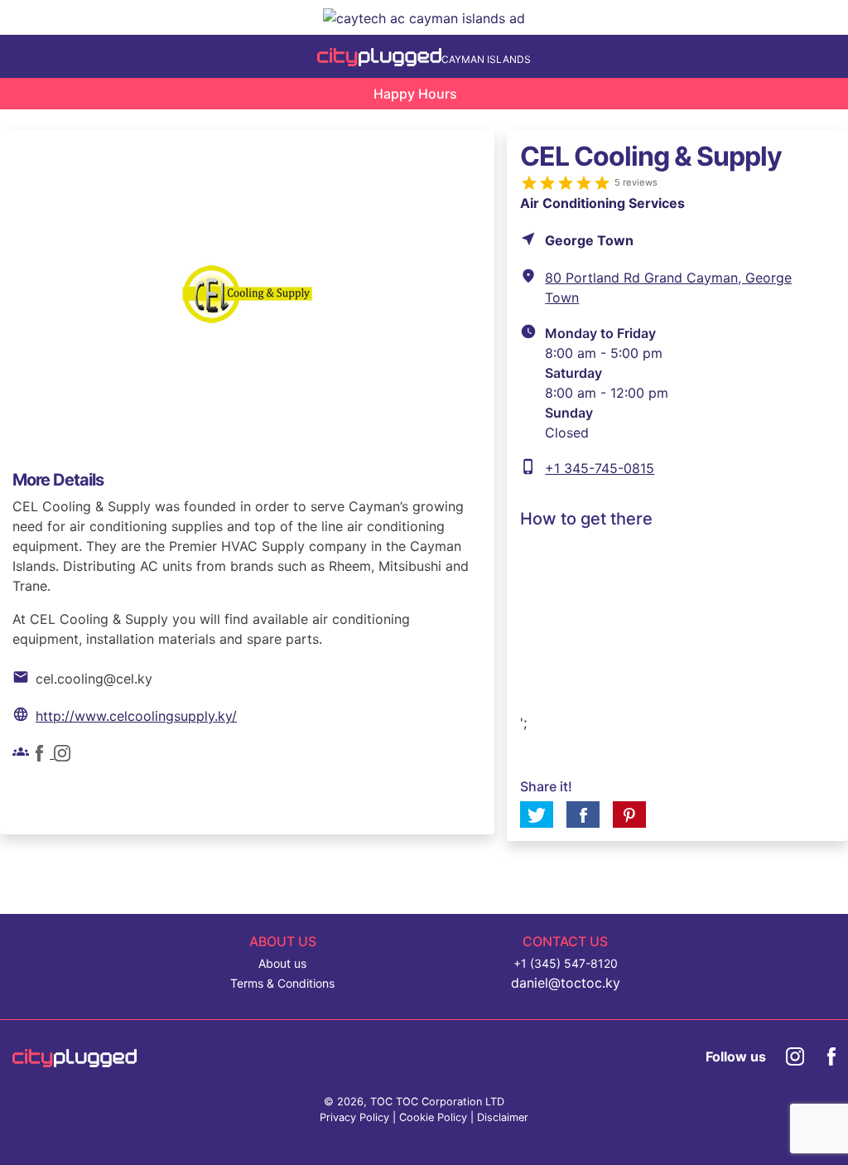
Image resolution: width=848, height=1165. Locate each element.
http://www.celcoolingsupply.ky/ (136, 716)
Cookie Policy (433, 1117)
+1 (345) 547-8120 (565, 963)
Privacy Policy (354, 1117)
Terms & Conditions (282, 983)
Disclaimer (502, 1117)
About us (282, 963)
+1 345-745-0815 (599, 468)
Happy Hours (415, 93)
